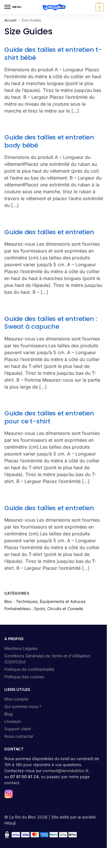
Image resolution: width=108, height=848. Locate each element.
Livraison (12, 721)
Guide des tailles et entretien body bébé (49, 141)
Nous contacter (18, 736)
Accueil (10, 20)
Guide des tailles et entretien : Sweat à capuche (50, 322)
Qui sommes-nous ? (22, 706)
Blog (8, 713)
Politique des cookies (24, 676)
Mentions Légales (20, 648)
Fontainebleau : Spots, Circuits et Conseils (43, 608)
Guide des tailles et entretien (49, 232)
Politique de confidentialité (29, 669)
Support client (17, 728)
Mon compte (16, 699)
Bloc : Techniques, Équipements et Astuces (45, 601)
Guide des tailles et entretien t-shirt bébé (53, 53)
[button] (99, 7)
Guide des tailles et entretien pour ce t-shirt (49, 417)
